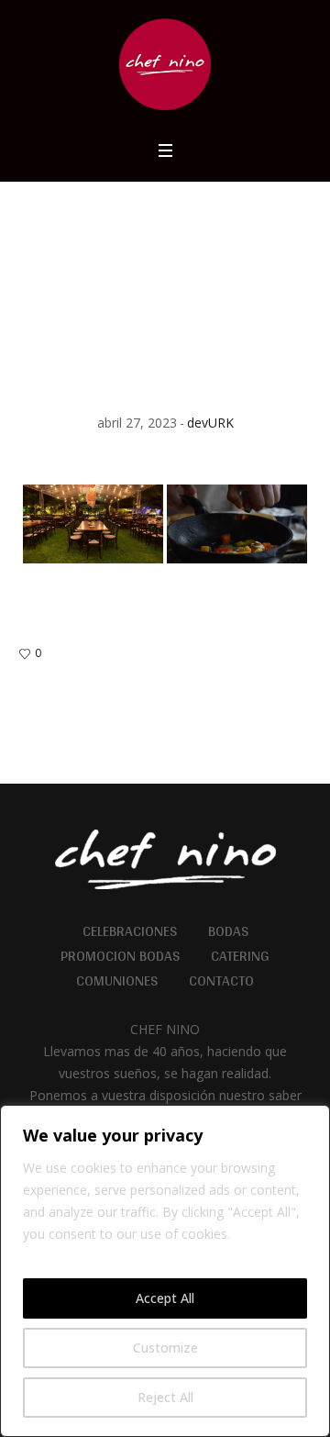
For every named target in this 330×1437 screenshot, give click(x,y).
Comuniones (117, 981)
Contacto (221, 981)
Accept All (165, 1298)
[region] (165, 1271)
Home (134, 277)
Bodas (228, 931)
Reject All (165, 1397)
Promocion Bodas (120, 956)
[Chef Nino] (165, 64)
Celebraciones (129, 931)
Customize (165, 1347)
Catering (240, 956)
